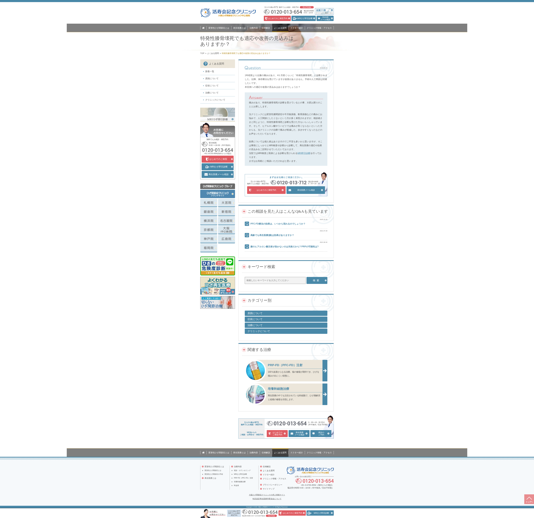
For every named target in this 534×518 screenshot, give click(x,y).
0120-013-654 (217, 150)
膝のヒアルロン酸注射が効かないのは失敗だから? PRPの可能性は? (284, 246)
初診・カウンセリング (242, 470)
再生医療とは (210, 478)
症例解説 (267, 466)
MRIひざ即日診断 (240, 474)
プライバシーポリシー (272, 485)
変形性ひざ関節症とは (214, 466)
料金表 (236, 485)
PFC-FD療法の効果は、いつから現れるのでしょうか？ (278, 224)
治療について (212, 93)
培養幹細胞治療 (240, 482)
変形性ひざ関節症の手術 (214, 474)
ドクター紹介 (269, 474)
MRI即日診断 (303, 153)
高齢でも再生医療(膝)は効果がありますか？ (272, 235)
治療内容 (238, 466)
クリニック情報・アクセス (274, 479)
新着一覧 (209, 71)
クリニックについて (215, 100)
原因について (212, 78)
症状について (212, 85)
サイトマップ (269, 489)
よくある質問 (269, 470)
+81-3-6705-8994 (210, 153)
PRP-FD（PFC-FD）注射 (243, 478)
